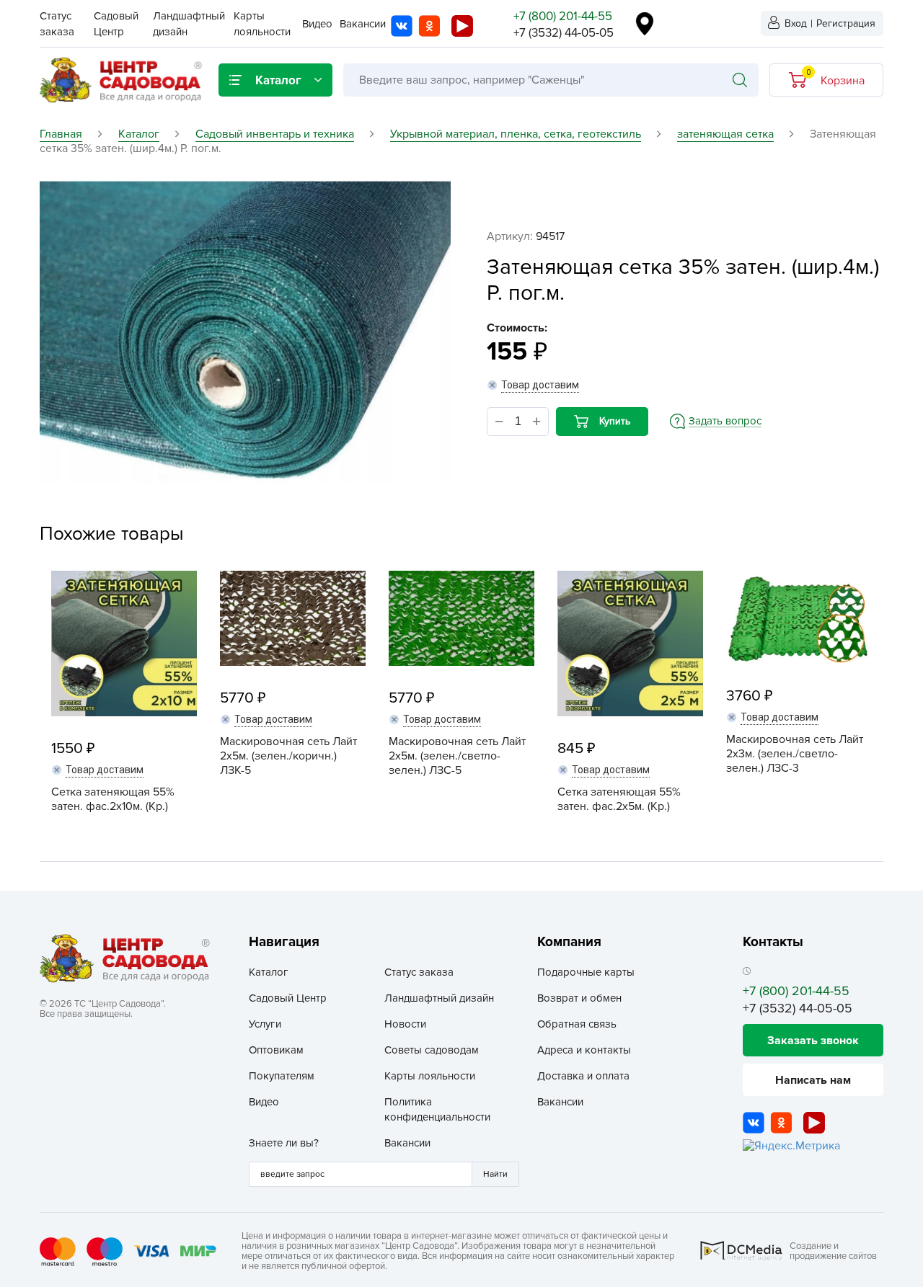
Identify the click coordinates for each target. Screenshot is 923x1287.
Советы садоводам (431, 1049)
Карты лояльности (429, 1075)
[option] (245, 332)
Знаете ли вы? (284, 1142)
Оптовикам (276, 1049)
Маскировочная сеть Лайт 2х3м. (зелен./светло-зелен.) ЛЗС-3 (794, 753)
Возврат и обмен (579, 998)
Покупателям (281, 1075)
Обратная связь (577, 1023)
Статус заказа (419, 972)
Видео (317, 23)
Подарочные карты (586, 972)
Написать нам (813, 1080)
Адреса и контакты (584, 1049)
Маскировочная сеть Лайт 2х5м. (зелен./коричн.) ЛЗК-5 (288, 756)
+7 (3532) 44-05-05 (563, 32)
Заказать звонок (813, 1040)
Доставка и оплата (583, 1075)
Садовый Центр (288, 998)
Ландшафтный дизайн (439, 998)
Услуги (265, 1023)
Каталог (268, 972)
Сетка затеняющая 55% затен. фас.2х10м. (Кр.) (113, 799)
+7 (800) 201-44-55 (562, 16)
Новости (405, 1023)
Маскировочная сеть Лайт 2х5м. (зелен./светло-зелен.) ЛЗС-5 (457, 756)
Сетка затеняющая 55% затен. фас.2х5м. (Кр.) (619, 799)
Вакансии (363, 23)
